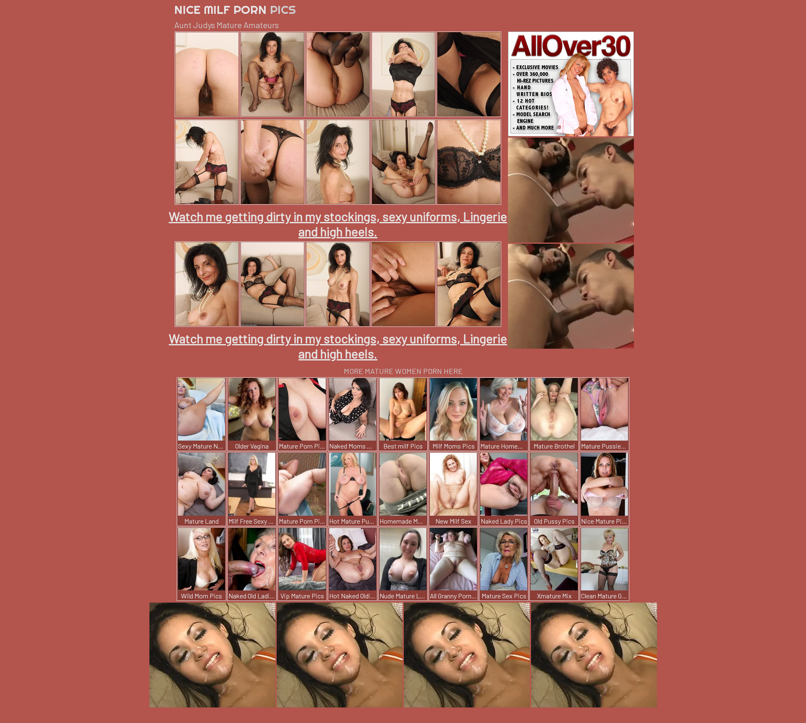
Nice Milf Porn (235, 9)
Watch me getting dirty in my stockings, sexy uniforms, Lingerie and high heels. (338, 224)
